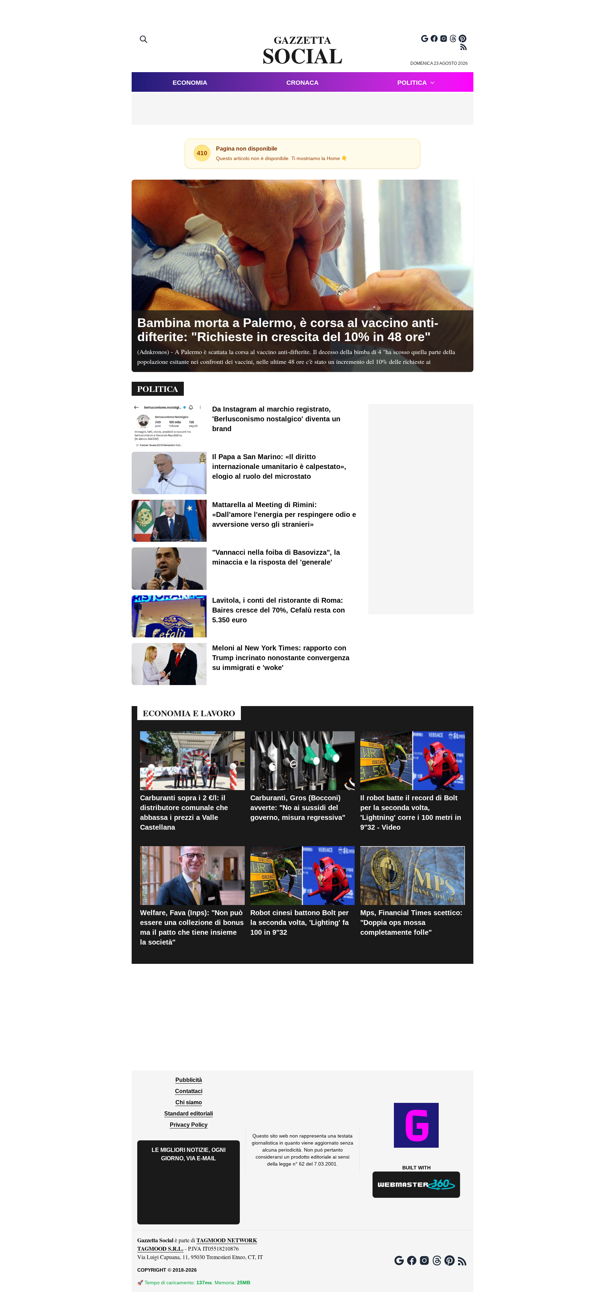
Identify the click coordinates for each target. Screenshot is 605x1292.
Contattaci (188, 1091)
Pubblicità (188, 1080)
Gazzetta (303, 50)
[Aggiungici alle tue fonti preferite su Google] (424, 38)
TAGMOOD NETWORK (226, 1240)
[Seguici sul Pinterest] (462, 38)
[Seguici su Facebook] (434, 38)
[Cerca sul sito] (144, 40)
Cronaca (302, 82)
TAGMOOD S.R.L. (160, 1248)
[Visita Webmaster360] (416, 1185)
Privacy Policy (189, 1125)
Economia (190, 82)
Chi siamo (188, 1102)
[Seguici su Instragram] (443, 38)
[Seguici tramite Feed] (463, 47)
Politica (412, 82)
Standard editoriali (188, 1114)
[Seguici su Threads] (453, 38)
